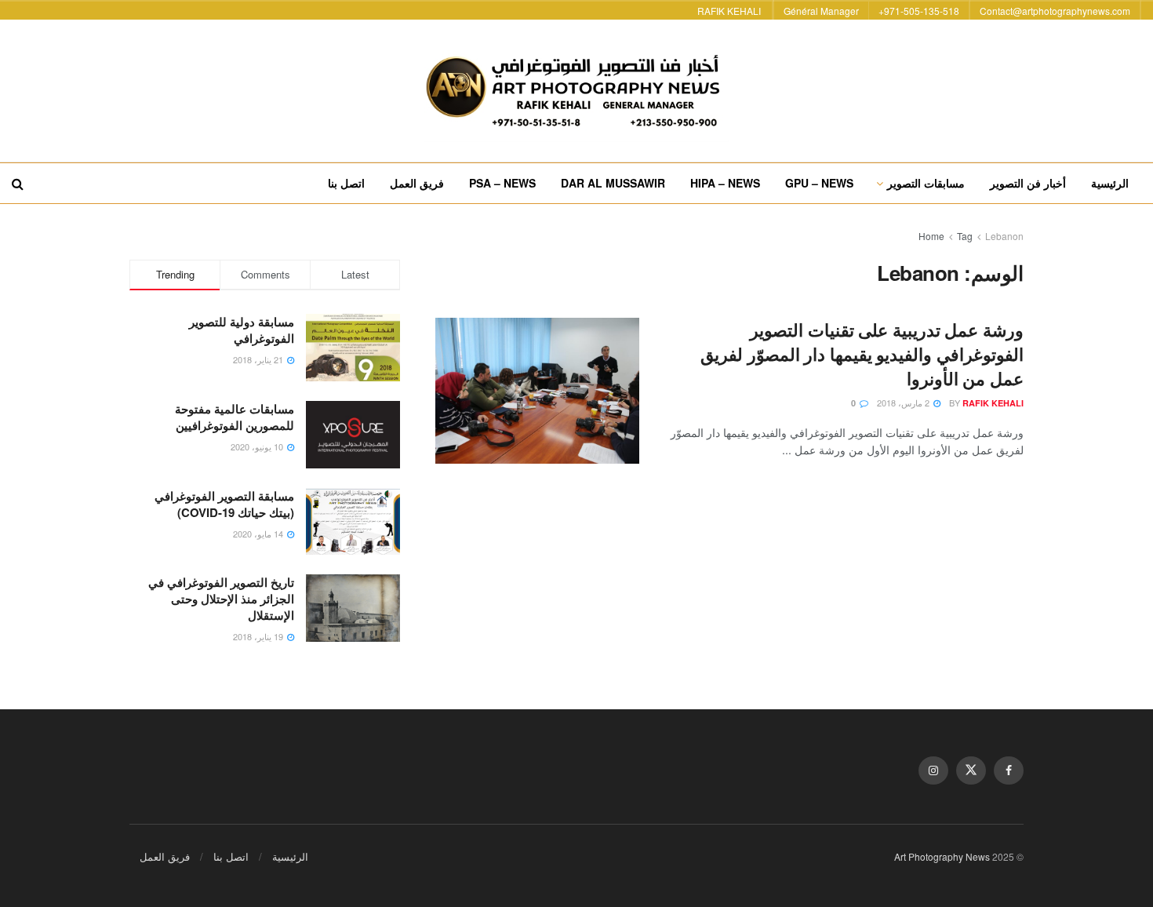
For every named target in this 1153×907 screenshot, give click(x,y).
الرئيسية (1110, 183)
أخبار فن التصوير (1028, 183)
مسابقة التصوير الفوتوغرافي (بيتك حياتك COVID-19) (224, 504)
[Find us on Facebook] (1009, 770)
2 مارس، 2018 (904, 402)
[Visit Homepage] (576, 91)
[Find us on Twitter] (971, 770)
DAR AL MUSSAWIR (613, 183)
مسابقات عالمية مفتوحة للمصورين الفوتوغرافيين (234, 417)
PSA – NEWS (502, 183)
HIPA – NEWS (725, 183)
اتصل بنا (346, 183)
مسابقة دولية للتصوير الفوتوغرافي (241, 330)
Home (931, 235)
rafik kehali (993, 403)
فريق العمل (417, 183)
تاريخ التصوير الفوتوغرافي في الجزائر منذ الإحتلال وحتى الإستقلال (221, 599)
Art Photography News (942, 856)
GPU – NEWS (819, 183)
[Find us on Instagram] (933, 770)
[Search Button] (18, 183)
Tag (965, 235)
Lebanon (1004, 235)
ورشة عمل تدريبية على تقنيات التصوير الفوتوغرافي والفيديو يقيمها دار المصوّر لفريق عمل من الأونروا (862, 354)
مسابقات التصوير (926, 183)
